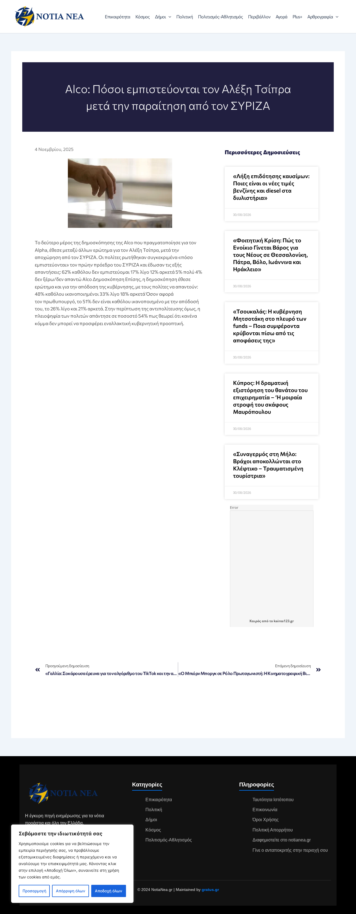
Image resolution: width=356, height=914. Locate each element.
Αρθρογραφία (320, 16)
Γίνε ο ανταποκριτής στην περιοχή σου (290, 850)
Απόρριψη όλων (70, 890)
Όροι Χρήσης (266, 819)
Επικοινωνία (265, 809)
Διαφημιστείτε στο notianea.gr (282, 840)
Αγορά (281, 16)
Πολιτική (184, 16)
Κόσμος (142, 16)
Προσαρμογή (34, 890)
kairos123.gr (284, 621)
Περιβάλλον (259, 16)
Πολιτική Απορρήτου (273, 830)
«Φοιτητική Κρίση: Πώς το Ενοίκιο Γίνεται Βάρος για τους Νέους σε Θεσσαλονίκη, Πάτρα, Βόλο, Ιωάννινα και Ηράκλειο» (270, 254)
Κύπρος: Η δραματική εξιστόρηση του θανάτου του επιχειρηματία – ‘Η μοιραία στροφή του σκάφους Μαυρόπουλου (270, 397)
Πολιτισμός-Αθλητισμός (220, 16)
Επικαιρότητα (117, 16)
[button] (168, 16)
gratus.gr (210, 889)
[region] (72, 864)
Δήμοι (160, 16)
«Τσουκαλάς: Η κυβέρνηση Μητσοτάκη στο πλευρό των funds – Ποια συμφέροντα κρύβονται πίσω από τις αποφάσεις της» (269, 325)
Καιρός (255, 621)
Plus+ (297, 16)
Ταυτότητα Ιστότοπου (273, 799)
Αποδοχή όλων (108, 890)
